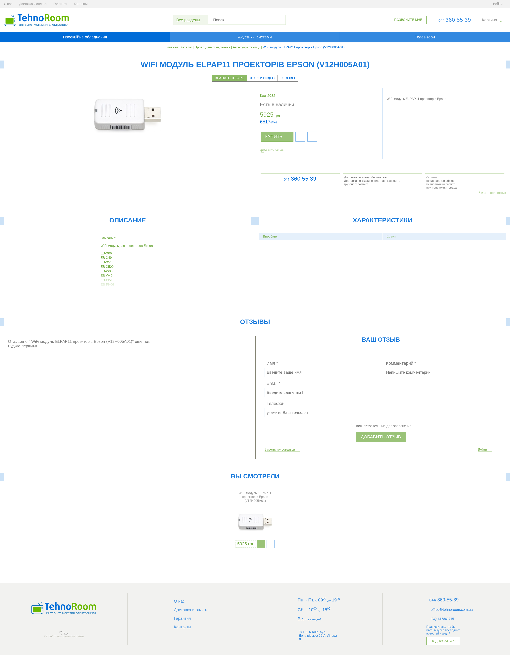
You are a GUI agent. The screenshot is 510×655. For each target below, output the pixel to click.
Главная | (172, 47)
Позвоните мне (408, 20)
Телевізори (425, 37)
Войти (482, 449)
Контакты (81, 4)
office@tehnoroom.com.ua (452, 610)
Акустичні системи (255, 37)
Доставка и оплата (33, 4)
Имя (272, 363)
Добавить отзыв (272, 150)
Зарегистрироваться (280, 449)
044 (286, 179)
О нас (8, 4)
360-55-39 (444, 599)
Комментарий (401, 363)
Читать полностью (492, 193)
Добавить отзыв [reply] (381, 436)
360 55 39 (454, 20)
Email (273, 383)
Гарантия (60, 4)
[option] (255, 520)
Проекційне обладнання (85, 37)
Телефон (275, 403)
